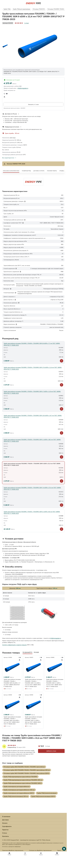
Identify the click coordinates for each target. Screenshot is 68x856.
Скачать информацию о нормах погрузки (14, 645)
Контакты (5, 836)
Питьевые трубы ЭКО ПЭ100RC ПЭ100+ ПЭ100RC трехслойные (24, 767)
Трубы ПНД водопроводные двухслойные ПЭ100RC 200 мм (23, 780)
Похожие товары (52, 170)
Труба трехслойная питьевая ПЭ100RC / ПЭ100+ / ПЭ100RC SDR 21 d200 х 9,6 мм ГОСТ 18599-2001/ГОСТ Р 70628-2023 (32, 512)
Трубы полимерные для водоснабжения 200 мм (19, 790)
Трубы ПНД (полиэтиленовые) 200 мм (16, 796)
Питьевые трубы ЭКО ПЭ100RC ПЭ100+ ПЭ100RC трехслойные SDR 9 (26, 773)
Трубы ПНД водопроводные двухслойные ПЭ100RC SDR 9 (22, 783)
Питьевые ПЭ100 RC (39, 9)
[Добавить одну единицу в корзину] (61, 360)
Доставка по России (11, 114)
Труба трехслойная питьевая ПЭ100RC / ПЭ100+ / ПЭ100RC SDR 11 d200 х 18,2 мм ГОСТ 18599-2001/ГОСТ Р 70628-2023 (32, 440)
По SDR (36, 652)
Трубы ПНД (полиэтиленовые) (46, 793)
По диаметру (27, 652)
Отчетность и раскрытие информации (11, 846)
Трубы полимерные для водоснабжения (17, 786)
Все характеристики (8, 158)
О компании (6, 816)
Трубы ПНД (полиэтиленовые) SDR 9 (43, 796)
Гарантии (5, 829)
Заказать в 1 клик (33, 104)
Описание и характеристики (11, 170)
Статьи (4, 833)
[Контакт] (64, 849)
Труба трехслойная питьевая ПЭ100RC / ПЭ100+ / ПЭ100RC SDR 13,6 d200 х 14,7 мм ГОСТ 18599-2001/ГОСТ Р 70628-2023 (33, 416)
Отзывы (62, 170)
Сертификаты (7, 826)
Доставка (5, 820)
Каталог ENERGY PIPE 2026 (16, 164)
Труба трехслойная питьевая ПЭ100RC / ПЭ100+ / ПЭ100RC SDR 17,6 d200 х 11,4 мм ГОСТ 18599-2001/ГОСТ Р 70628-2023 (33, 368)
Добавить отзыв (51, 751)
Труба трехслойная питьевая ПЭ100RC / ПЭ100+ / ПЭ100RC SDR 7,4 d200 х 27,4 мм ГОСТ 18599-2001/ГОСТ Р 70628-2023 (32, 488)
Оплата (4, 823)
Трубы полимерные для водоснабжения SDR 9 (19, 793)
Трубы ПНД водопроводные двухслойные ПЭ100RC (20, 776)
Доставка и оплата (38, 170)
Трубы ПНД (7, 9)
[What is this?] (25, 201)
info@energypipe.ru (22, 88)
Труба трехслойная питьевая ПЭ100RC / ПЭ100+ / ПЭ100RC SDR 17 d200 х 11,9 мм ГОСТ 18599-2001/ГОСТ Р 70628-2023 (32, 392)
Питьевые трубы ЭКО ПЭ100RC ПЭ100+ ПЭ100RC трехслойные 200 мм (27, 770)
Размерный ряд (26, 170)
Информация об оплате (12, 127)
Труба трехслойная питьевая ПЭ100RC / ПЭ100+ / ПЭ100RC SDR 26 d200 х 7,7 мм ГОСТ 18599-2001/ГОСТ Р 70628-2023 (32, 344)
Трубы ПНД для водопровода (21, 9)
